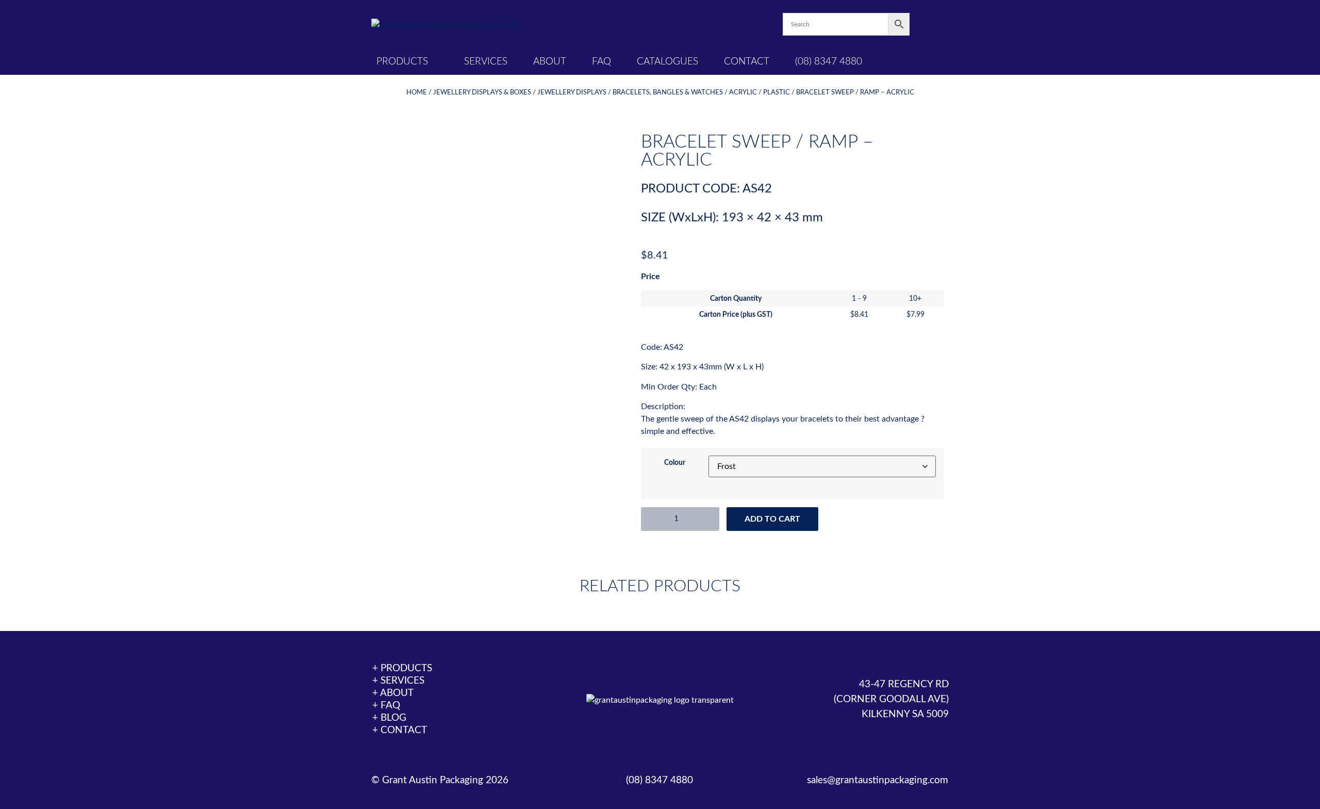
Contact (746, 62)
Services (485, 62)
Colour (674, 462)
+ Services (398, 681)
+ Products (402, 668)
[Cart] (929, 24)
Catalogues (667, 62)
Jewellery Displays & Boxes (482, 92)
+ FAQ (386, 705)
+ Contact (399, 730)
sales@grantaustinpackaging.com (877, 780)
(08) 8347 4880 (828, 62)
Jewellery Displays (571, 92)
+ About (393, 693)
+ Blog (389, 718)
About (549, 62)
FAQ (601, 62)
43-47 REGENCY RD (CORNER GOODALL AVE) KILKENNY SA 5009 (891, 699)
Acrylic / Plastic (759, 92)
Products (402, 62)
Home (416, 92)
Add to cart (772, 519)
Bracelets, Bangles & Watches (668, 92)
